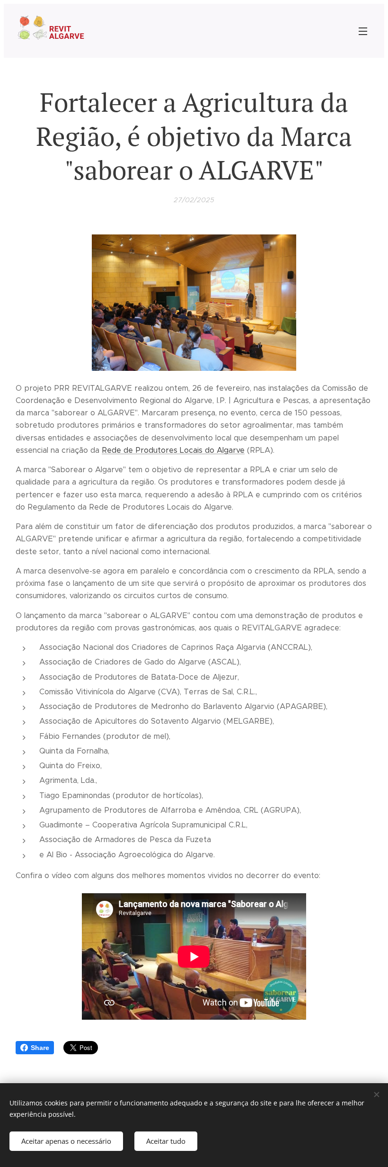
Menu (362, 30)
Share (40, 1047)
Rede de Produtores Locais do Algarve (173, 450)
